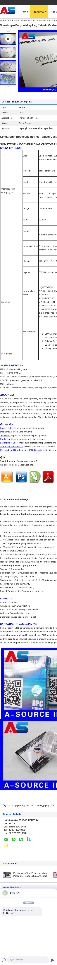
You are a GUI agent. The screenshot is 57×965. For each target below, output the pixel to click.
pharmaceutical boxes (33, 806)
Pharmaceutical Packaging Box (35, 20)
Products (38, 11)
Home (24, 11)
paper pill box (48, 806)
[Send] (52, 960)
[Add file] (4, 960)
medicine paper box (15, 806)
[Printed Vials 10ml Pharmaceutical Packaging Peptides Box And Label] (7, 874)
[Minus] (53, 893)
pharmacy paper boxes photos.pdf (18, 617)
